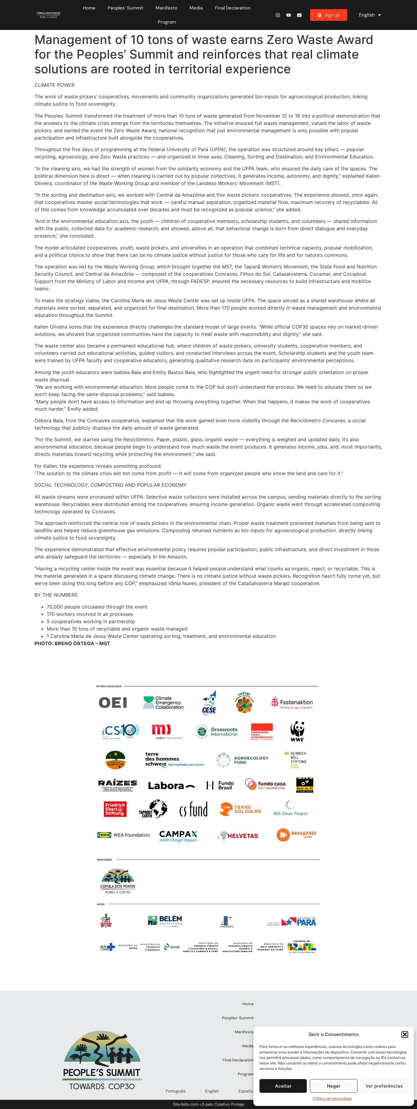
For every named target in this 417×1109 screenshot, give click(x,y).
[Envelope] (299, 15)
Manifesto (166, 8)
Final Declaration (233, 8)
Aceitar (283, 1086)
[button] (405, 1034)
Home (89, 8)
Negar (333, 1086)
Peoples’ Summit (125, 8)
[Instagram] (277, 15)
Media (196, 8)
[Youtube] (288, 15)
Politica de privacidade (332, 1098)
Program (167, 22)
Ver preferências (384, 1086)
